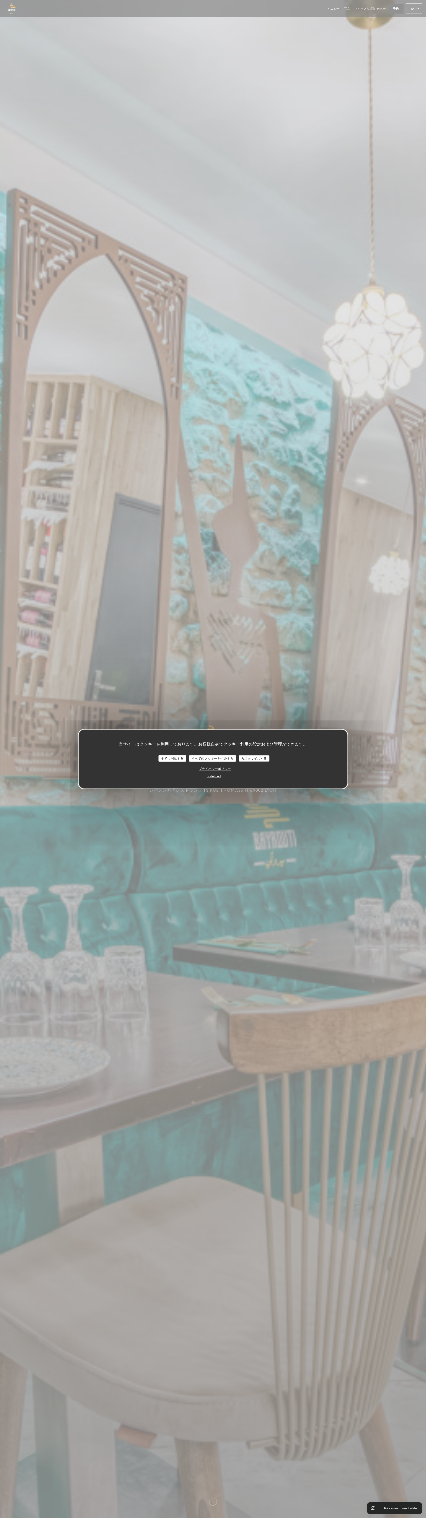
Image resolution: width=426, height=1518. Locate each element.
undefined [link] (214, 776)
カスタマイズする (254, 758)
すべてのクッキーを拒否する (212, 758)
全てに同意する (172, 758)
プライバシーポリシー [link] (215, 769)
